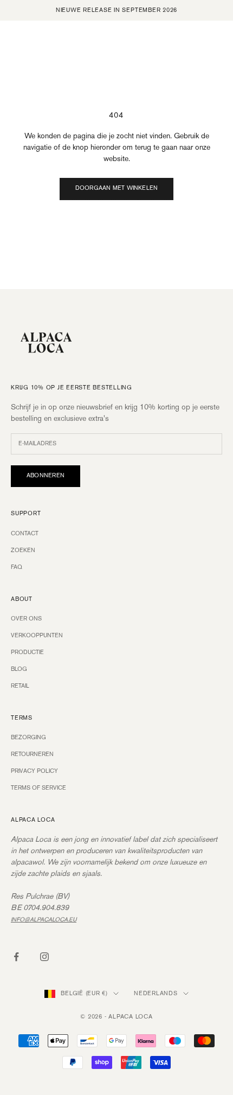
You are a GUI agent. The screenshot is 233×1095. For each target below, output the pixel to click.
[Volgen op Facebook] (16, 956)
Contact (24, 533)
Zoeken (23, 550)
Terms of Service (38, 788)
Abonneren (45, 475)
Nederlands (156, 993)
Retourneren (32, 754)
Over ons (26, 619)
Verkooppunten (37, 635)
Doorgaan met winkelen (116, 188)
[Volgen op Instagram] (44, 956)
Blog (19, 669)
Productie (27, 652)
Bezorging (28, 737)
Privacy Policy (34, 771)
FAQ (16, 567)
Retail (20, 686)
